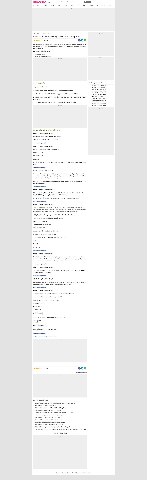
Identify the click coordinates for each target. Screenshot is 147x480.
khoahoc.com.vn (34, 33)
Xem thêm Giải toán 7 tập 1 (60, 433)
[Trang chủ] (43, 1)
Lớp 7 (38, 33)
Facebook (88, 472)
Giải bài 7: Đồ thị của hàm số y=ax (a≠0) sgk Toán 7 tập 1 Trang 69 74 (99, 94)
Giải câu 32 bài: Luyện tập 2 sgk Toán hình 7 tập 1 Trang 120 (99, 105)
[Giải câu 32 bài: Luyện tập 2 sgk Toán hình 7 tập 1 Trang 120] (90, 104)
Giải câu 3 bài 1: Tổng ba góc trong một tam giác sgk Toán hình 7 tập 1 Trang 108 (99, 101)
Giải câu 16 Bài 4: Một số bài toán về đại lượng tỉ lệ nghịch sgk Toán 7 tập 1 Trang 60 (99, 97)
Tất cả (37, 5)
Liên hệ (84, 472)
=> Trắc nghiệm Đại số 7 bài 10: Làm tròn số (45, 336)
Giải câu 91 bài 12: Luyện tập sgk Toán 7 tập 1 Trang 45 (99, 86)
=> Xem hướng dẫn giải (39, 143)
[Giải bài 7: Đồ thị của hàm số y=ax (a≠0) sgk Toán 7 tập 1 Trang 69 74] (90, 93)
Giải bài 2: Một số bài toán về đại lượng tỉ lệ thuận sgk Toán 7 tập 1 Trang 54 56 (99, 90)
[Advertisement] (73, 20)
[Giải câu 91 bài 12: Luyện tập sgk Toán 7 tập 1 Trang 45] (90, 86)
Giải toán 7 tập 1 (46, 33)
